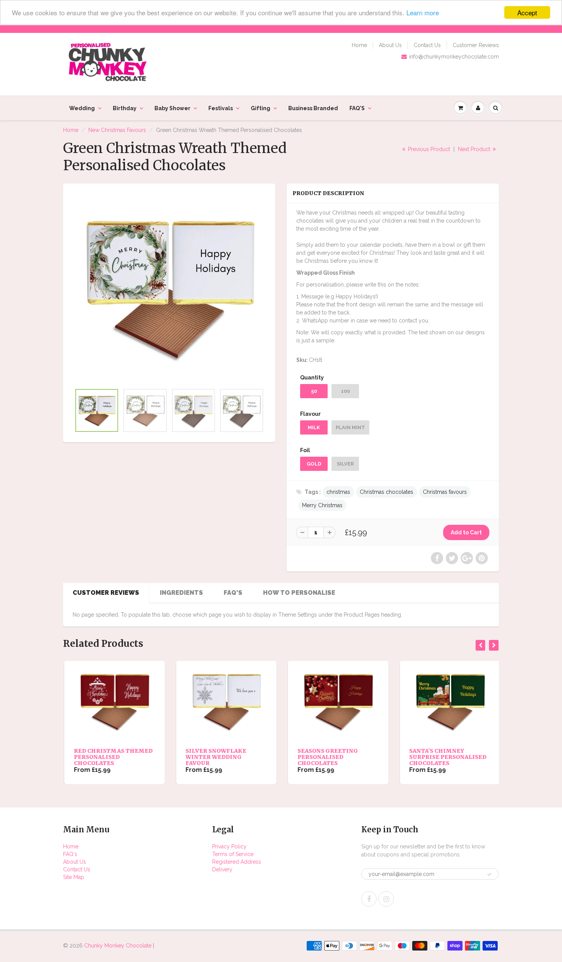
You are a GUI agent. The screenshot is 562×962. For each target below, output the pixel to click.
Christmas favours (445, 492)
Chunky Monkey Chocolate (117, 945)
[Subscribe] (489, 874)
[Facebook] (369, 899)
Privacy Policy (229, 846)
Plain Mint (350, 427)
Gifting (260, 108)
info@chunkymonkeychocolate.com (454, 57)
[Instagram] (386, 899)
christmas (338, 492)
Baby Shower (172, 108)
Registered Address (236, 862)
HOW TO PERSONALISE (299, 592)
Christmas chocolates (386, 492)
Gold (314, 464)
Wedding (82, 108)
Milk (314, 427)
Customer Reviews (476, 45)
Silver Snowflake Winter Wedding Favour (215, 757)
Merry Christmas (322, 505)
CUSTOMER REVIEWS (106, 592)
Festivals (220, 108)
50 (314, 391)
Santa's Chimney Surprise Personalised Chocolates (447, 757)
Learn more (422, 13)
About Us (390, 45)
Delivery (222, 869)
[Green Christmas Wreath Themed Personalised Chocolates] (169, 287)
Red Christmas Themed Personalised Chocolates (112, 757)
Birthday (124, 108)
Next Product (475, 149)
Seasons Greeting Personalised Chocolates (326, 757)
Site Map (73, 877)
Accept (527, 12)
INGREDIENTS (181, 592)
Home (359, 45)
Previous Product (428, 149)
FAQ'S (357, 108)
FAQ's (70, 854)
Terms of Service (232, 854)
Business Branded (313, 108)
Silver (345, 464)
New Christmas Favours (117, 130)
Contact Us (427, 45)
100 (345, 391)
